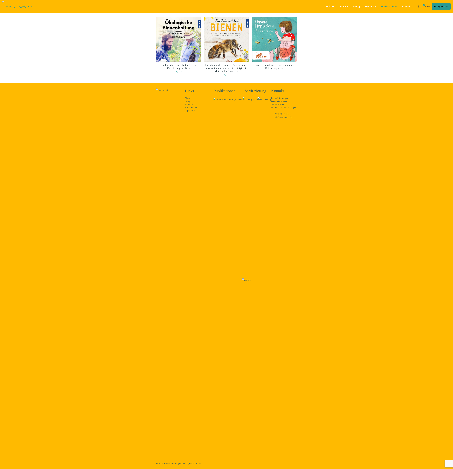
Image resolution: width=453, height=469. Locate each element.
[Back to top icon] (296, 462)
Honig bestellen (441, 6)
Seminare (189, 104)
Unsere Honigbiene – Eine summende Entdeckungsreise (274, 66)
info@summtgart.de (283, 117)
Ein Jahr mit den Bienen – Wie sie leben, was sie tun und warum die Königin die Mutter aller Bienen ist (226, 68)
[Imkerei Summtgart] (17, 6)
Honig (188, 101)
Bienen (188, 98)
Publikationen (191, 107)
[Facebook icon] (291, 464)
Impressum (190, 110)
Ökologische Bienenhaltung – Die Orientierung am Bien (178, 66)
